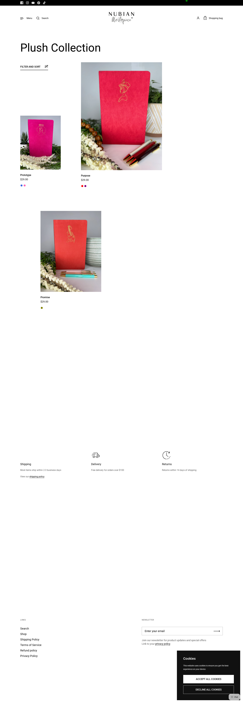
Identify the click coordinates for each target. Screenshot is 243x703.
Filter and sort (30, 66)
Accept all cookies (208, 679)
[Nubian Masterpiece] (121, 18)
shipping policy (36, 476)
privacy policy (162, 643)
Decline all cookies (209, 689)
